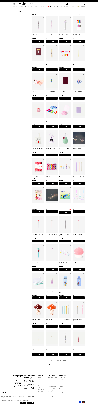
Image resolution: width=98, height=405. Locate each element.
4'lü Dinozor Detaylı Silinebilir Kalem (64, 320)
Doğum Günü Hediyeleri (63, 393)
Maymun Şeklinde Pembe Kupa (37, 120)
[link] (78, 4)
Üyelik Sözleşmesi (51, 388)
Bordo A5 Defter (62, 91)
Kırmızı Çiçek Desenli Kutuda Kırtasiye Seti (37, 177)
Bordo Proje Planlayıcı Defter (37, 63)
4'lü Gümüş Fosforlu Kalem (64, 263)
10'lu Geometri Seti (35, 291)
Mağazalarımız (41, 393)
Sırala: (76, 14)
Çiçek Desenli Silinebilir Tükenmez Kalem (52, 63)
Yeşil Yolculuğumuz (41, 382)
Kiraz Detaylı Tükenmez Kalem (37, 234)
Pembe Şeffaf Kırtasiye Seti (64, 120)
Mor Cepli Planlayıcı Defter (77, 120)
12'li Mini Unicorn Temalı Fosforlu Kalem (51, 177)
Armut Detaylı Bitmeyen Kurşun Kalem (78, 63)
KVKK (49, 379)
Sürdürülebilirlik (41, 389)
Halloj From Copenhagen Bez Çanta (37, 149)
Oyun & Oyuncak (62, 382)
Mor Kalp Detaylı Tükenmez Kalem (64, 235)
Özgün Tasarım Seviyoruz (41, 385)
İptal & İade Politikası (52, 386)
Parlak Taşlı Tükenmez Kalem (37, 35)
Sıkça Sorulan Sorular (52, 382)
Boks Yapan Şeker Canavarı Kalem (37, 92)
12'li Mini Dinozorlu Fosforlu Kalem (51, 120)
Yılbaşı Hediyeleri (62, 377)
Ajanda (60, 388)
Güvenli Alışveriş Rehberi (53, 396)
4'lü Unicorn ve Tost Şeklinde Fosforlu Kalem (64, 177)
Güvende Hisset (41, 381)
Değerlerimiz (40, 391)
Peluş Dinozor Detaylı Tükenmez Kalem (37, 263)
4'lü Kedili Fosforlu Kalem (77, 35)
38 (63, 363)
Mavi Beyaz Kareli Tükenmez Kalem (51, 348)
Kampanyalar (50, 397)
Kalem (60, 390)
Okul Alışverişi (62, 392)
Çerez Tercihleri (51, 381)
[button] (14, 4)
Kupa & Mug (61, 384)
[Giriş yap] (43, 17)
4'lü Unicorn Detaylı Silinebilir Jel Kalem (78, 177)
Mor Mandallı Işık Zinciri (77, 148)
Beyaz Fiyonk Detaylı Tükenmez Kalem (51, 235)
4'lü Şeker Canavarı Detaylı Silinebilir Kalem (77, 320)
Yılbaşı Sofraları (62, 381)
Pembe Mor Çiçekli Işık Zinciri (51, 205)
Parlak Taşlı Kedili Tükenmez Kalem (50, 35)
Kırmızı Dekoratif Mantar (50, 319)
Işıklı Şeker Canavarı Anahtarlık (51, 148)
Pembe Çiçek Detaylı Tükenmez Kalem (78, 235)
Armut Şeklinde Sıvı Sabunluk (64, 148)
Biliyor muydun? (41, 379)
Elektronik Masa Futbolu (63, 205)
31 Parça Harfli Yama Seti (63, 63)
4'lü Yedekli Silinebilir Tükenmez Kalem (64, 292)
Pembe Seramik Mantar (77, 263)
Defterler (61, 386)
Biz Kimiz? (40, 377)
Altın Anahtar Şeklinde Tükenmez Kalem (65, 35)
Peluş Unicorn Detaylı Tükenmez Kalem (51, 292)
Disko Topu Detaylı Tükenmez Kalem (51, 263)
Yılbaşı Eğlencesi (62, 379)
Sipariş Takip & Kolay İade (52, 394)
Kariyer (39, 387)
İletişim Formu (51, 384)
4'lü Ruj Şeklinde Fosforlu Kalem (78, 205)
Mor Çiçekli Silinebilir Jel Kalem (64, 348)
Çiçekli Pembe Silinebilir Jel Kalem (77, 348)
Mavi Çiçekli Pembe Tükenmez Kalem (37, 348)
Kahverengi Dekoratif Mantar (37, 319)
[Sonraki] (67, 363)
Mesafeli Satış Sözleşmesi (50, 391)
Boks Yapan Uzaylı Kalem (50, 91)
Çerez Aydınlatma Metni (52, 377)
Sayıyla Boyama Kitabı (36, 205)
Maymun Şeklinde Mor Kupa (78, 91)
